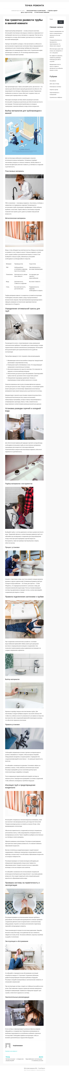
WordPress (43, 1070)
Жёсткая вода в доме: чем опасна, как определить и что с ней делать (56, 50)
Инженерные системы (18, 10)
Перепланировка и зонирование (36, 10)
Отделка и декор (52, 10)
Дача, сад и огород (26, 12)
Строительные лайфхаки (41, 12)
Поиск (51, 19)
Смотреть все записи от (11, 1051)
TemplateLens (33, 1070)
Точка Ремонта (34, 5)
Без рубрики (53, 80)
